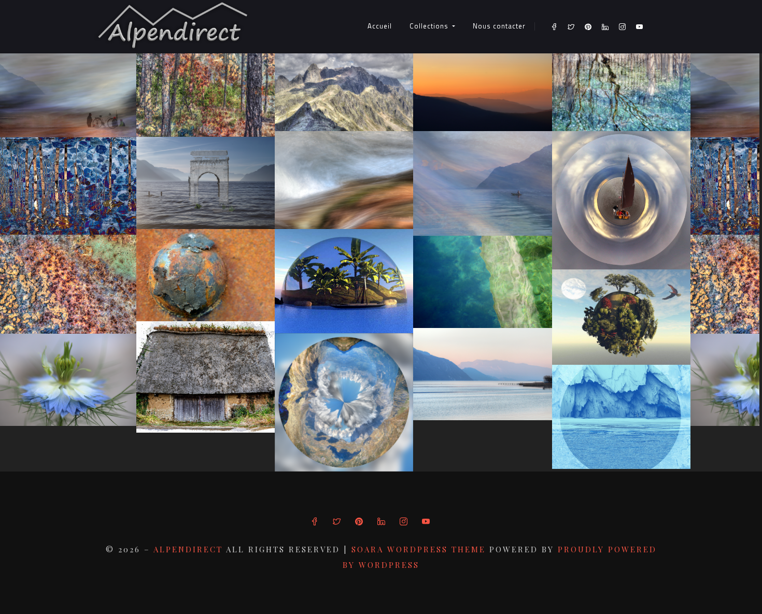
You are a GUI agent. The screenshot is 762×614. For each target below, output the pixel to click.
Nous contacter (499, 26)
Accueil (380, 26)
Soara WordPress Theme (420, 549)
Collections (430, 26)
